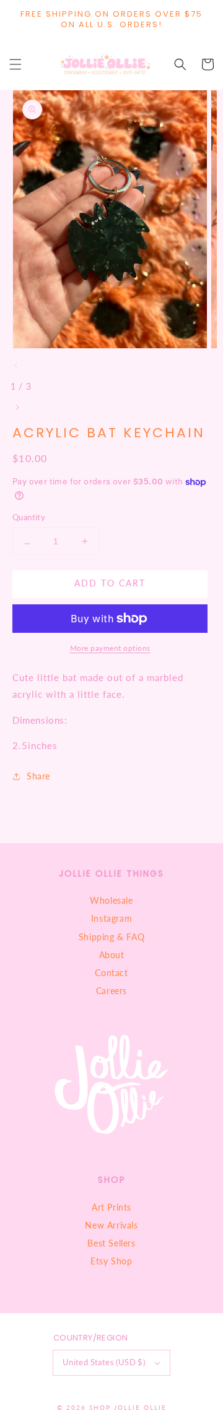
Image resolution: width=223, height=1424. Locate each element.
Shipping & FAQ (111, 937)
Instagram (111, 918)
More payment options (110, 648)
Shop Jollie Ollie (128, 1407)
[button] (15, 64)
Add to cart (110, 583)
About (112, 955)
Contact (111, 972)
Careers (111, 990)
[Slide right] (16, 407)
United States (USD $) (104, 1362)
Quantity (28, 517)
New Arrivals (111, 1225)
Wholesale (111, 900)
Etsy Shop (111, 1261)
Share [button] (38, 776)
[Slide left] (16, 365)
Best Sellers (111, 1243)
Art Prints (111, 1207)
